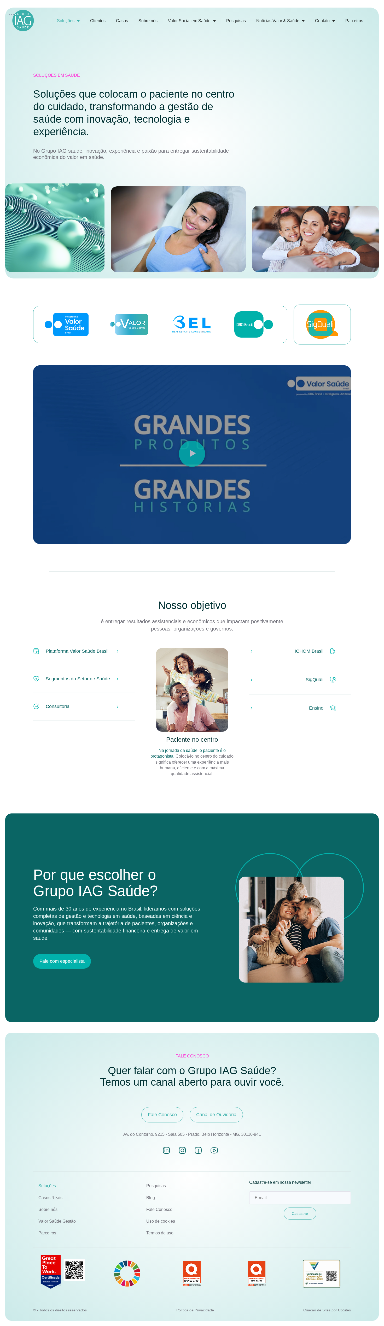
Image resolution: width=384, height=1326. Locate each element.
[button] (192, 455)
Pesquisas (236, 21)
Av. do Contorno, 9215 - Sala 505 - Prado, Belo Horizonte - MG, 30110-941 (192, 1134)
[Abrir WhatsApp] (371, 1313)
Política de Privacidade (195, 1310)
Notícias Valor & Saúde (277, 21)
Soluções (65, 21)
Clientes (98, 21)
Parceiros (354, 21)
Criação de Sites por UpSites (327, 1310)
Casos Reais (50, 1198)
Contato (322, 21)
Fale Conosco (159, 1209)
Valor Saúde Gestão (57, 1221)
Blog (150, 1198)
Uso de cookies (160, 1221)
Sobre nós (148, 21)
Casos (122, 21)
